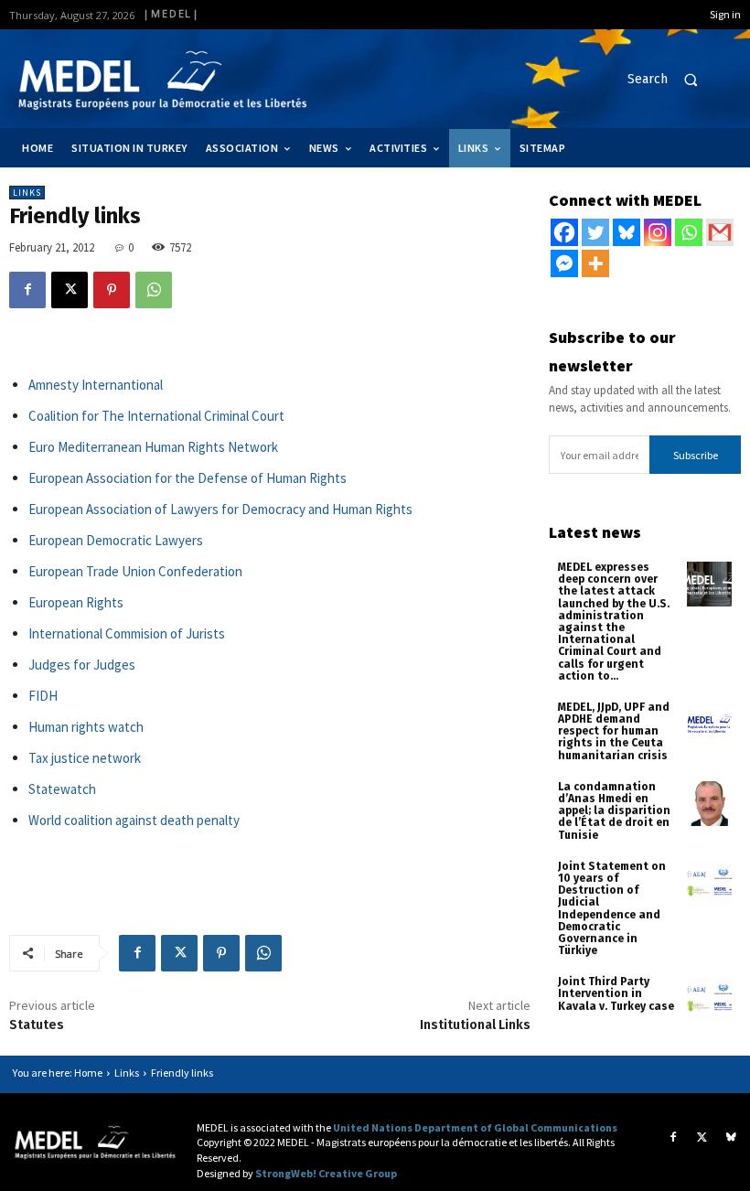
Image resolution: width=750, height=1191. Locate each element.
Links (27, 192)
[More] (595, 263)
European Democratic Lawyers (115, 540)
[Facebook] (27, 290)
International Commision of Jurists (126, 633)
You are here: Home (57, 1072)
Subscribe (695, 455)
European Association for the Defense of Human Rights (188, 478)
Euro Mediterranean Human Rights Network (153, 447)
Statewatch (62, 789)
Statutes (36, 1025)
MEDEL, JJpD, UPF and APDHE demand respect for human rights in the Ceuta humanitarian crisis (614, 731)
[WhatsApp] (153, 290)
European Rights (75, 602)
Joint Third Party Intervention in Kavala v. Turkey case (616, 993)
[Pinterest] (111, 290)
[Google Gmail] (720, 232)
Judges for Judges (81, 664)
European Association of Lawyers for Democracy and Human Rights (220, 509)
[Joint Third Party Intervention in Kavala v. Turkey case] (709, 998)
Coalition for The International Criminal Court (156, 415)
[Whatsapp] (688, 232)
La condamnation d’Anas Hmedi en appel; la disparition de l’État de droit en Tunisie (614, 811)
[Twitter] (595, 232)
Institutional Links (475, 1025)
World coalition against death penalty (134, 820)
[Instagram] (657, 232)
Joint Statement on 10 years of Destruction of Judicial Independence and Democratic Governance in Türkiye (612, 908)
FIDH (43, 695)
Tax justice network (84, 758)
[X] (69, 290)
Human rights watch (86, 726)
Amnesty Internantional (95, 384)
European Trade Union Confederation (135, 571)
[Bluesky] (626, 232)
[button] (670, 79)
